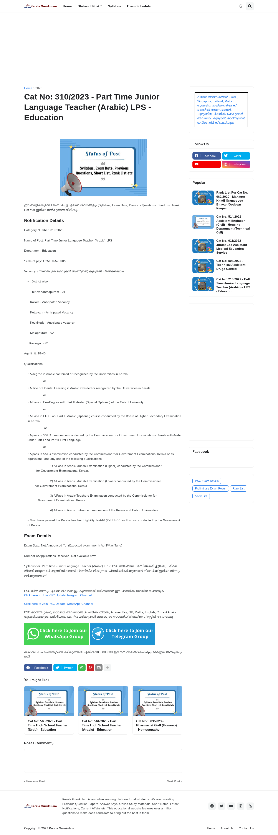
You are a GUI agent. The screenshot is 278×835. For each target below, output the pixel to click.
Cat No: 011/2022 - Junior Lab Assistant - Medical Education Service (232, 246)
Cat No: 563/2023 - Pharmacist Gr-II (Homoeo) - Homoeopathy (156, 725)
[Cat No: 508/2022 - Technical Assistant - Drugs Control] (203, 266)
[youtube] (206, 164)
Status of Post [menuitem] (88, 6)
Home (28, 88)
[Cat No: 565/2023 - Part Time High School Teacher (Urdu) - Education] (49, 701)
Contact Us (246, 828)
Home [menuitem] (67, 6)
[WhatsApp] (82, 667)
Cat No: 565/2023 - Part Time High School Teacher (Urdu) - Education (48, 725)
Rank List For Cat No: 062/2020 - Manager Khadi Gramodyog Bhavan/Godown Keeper (232, 200)
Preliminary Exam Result (210, 488)
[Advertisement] (139, 49)
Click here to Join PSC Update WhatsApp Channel (58, 603)
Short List (201, 496)
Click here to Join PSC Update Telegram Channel (58, 595)
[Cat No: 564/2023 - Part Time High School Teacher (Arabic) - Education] (103, 701)
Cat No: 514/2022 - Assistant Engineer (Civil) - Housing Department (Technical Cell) (233, 224)
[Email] (99, 667)
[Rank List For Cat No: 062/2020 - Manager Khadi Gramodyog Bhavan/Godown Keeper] (203, 198)
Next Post (173, 781)
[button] (241, 6)
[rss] (250, 806)
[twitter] (221, 806)
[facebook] (212, 806)
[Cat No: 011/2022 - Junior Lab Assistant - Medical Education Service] (203, 246)
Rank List (239, 488)
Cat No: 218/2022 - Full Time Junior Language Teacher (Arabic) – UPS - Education (233, 285)
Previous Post (35, 781)
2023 (38, 88)
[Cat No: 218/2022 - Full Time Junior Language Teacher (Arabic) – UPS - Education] (203, 284)
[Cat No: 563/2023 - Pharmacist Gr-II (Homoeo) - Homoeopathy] (157, 701)
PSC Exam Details (207, 481)
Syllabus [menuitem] (114, 6)
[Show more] (107, 667)
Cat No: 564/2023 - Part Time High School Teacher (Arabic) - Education (102, 725)
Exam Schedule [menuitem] (139, 6)
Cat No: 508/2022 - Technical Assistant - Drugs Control (231, 264)
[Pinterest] (90, 667)
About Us (227, 828)
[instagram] (240, 806)
